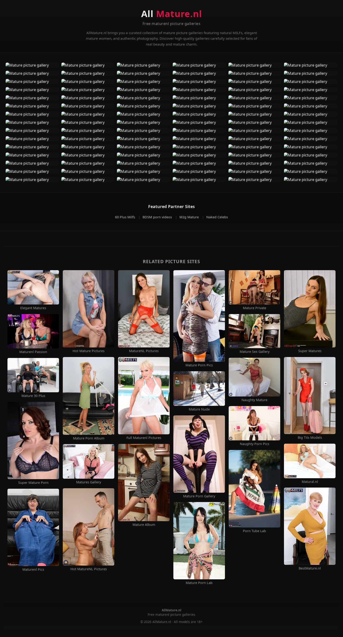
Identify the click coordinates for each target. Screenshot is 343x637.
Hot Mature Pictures (89, 351)
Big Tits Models (310, 437)
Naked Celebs (217, 217)
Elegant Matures (33, 308)
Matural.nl (310, 482)
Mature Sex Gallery (255, 352)
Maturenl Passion (33, 352)
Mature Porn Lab (199, 583)
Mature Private (254, 308)
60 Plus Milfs (125, 217)
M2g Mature (189, 217)
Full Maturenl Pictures (143, 438)
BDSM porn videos (158, 217)
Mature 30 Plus (33, 396)
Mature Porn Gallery (199, 496)
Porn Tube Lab (254, 531)
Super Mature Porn (33, 483)
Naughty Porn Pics (254, 444)
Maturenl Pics (33, 569)
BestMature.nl (310, 568)
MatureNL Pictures (144, 351)
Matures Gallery (88, 482)
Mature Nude (199, 409)
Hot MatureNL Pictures (88, 569)
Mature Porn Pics (199, 365)
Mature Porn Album (88, 438)
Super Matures (310, 351)
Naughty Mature (254, 400)
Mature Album (144, 525)
